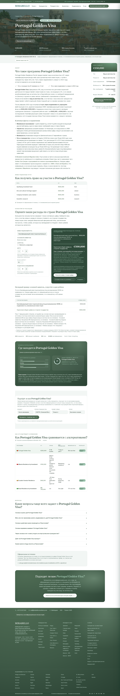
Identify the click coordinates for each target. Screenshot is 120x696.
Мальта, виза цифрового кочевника (66, 648)
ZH (104, 1)
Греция (65, 638)
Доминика (41, 636)
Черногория (41, 647)
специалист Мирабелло (22, 168)
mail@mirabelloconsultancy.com (38, 610)
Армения (65, 625)
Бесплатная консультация (97, 6)
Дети (19, 248)
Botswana (17, 688)
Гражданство (43, 6)
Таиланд (77, 643)
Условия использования (74, 693)
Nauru (47, 688)
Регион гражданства (41, 409)
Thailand (78, 684)
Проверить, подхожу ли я (27, 417)
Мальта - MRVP (67, 655)
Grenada (48, 674)
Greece (32, 688)
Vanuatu (93, 677)
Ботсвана (40, 633)
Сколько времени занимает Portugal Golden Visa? (31, 528)
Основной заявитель (24, 237)
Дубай (22, 1)
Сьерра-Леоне (54, 633)
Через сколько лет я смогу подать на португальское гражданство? (37, 533)
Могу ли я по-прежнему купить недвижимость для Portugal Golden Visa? (38, 518)
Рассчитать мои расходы (24, 41)
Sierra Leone (64, 685)
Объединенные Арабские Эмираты (78, 648)
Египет (40, 639)
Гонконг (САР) (28, 1)
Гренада (40, 641)
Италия (65, 641)
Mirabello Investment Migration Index (27, 157)
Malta (47, 680)
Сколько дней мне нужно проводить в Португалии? (32, 523)
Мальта (40, 644)
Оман (76, 628)
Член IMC (76, 1)
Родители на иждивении (25, 265)
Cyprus (32, 677)
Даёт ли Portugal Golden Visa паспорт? (27, 538)
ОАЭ (61, 610)
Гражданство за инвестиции (95, 625)
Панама (77, 631)
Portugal (63, 677)
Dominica (32, 680)
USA (93, 674)
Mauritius (48, 682)
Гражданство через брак (94, 633)
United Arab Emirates (81, 687)
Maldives (48, 677)
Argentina (17, 677)
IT (96, 1)
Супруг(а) (20, 242)
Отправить (80, 279)
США (76, 653)
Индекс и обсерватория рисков (96, 661)
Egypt (31, 682)
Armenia (17, 680)
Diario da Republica (62, 164)
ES (100, 1)
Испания (77, 641)
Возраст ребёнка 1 (21, 259)
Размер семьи (56, 409)
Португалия (78, 633)
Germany (32, 685)
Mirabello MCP (91, 664)
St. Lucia (78, 677)
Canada (32, 674)
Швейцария (54, 610)
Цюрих (18, 1)
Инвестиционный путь (24, 230)
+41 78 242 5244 (39, 1)
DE (94, 1)
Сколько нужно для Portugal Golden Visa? (28, 513)
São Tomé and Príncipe (66, 680)
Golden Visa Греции (21, 161)
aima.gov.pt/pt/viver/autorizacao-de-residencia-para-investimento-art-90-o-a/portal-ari (42, 563)
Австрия (40, 631)
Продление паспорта (93, 640)
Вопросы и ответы (92, 653)
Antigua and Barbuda (20, 674)
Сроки (70, 409)
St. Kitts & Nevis (80, 674)
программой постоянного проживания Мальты (44, 161)
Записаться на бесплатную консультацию (103, 100)
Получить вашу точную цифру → (65, 275)
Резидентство (54, 6)
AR (98, 1)
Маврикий (77, 625)
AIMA (52, 164)
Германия (65, 635)
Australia (17, 682)
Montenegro (49, 685)
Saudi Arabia (64, 682)
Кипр (64, 633)
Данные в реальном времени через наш (31, 352)
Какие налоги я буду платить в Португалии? (29, 544)
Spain (62, 688)
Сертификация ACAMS (84, 1)
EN (92, 1)
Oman (62, 674)
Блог (89, 658)
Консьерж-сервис (92, 647)
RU (102, 1)
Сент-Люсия (53, 640)
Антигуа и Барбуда (43, 625)
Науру (51, 625)
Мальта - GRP (66, 653)
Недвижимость (76, 6)
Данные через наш (22, 60)
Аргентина (41, 628)
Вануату (52, 647)
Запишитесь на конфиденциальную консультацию (30, 614)
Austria (17, 685)
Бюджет (19, 409)
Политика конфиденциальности (59, 693)
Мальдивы (65, 643)
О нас (84, 6)
